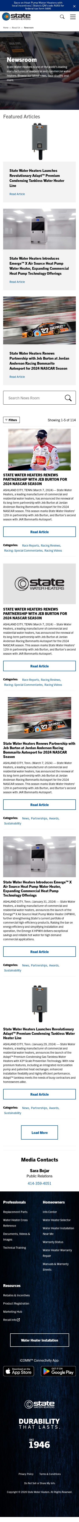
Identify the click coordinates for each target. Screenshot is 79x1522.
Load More (40, 1132)
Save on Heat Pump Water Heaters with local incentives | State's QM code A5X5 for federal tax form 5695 (38, 5)
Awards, (54, 818)
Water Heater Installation (39, 1340)
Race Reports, (31, 545)
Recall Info (10, 1319)
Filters (13, 420)
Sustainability (12, 823)
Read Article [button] (17, 194)
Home (5, 27)
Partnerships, (39, 818)
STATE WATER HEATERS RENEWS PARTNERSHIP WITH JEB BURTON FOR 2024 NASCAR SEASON (35, 479)
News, (26, 818)
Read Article (39, 532)
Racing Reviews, (51, 545)
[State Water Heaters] (17, 16)
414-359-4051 (39, 1183)
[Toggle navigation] (73, 16)
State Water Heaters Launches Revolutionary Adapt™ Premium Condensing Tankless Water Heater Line (39, 1033)
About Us (16, 27)
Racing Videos (53, 550)
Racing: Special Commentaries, (23, 550)
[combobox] (39, 398)
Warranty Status (53, 1242)
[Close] (74, 5)
